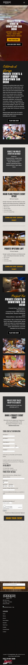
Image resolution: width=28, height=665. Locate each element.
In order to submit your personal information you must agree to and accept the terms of (13, 462)
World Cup (5, 624)
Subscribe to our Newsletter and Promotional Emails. (12, 455)
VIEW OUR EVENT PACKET (14, 44)
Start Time (5, 484)
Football (4, 627)
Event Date (5, 480)
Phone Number (6, 445)
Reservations (5, 620)
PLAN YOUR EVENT (14, 121)
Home (4, 613)
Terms (9, 656)
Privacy (12, 656)
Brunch (4, 618)
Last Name (5, 438)
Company (5, 449)
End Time (11, 484)
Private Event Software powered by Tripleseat (15, 512)
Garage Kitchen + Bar (13, 654)
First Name (5, 434)
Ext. (16, 445)
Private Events (6, 629)
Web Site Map (17, 656)
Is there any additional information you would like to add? (13, 492)
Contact (4, 631)
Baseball (4, 622)
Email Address (6, 442)
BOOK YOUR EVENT (13, 40)
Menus (4, 616)
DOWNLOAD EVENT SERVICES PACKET (14, 218)
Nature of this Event (12, 476)
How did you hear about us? (9, 501)
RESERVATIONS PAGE (14, 425)
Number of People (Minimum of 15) (10, 488)
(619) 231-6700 (6, 603)
